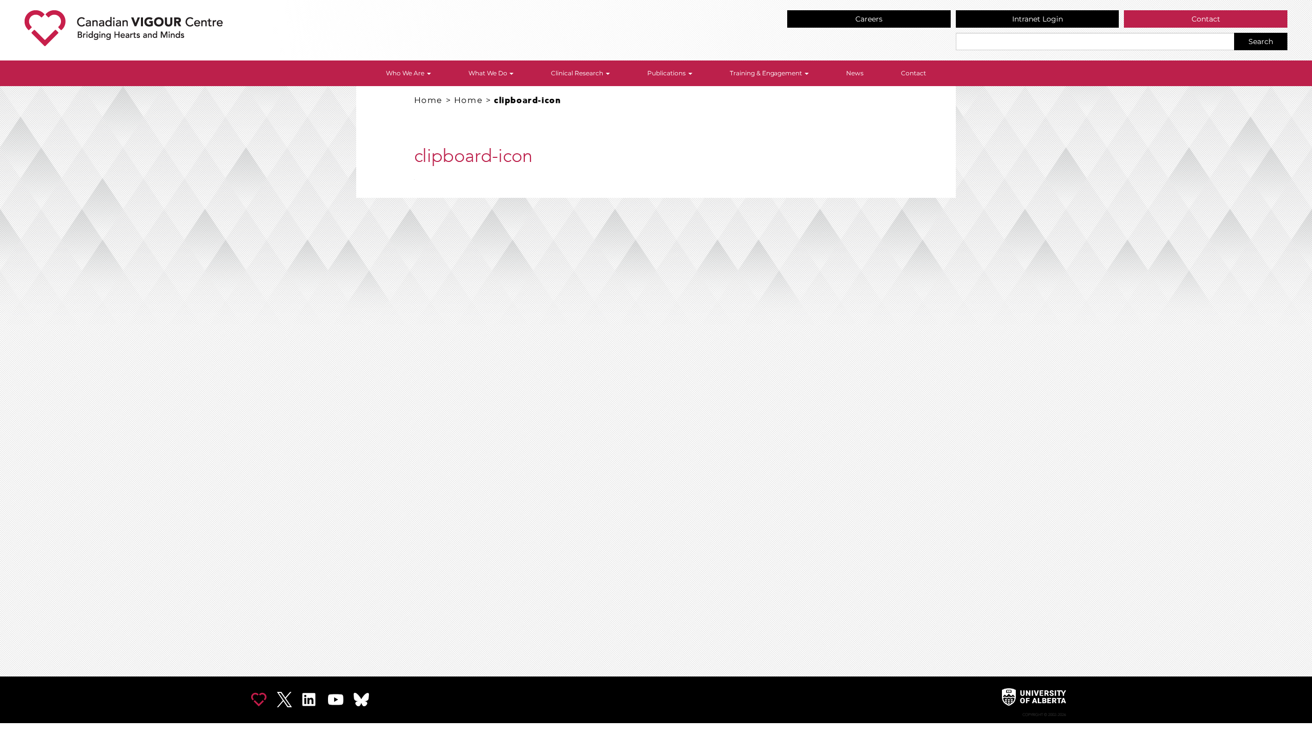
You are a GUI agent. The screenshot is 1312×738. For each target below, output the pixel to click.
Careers (869, 19)
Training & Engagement (767, 73)
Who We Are (406, 73)
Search (1260, 41)
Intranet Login (1037, 19)
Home (428, 100)
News (855, 73)
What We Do (488, 73)
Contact (1206, 19)
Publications (667, 73)
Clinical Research (578, 73)
